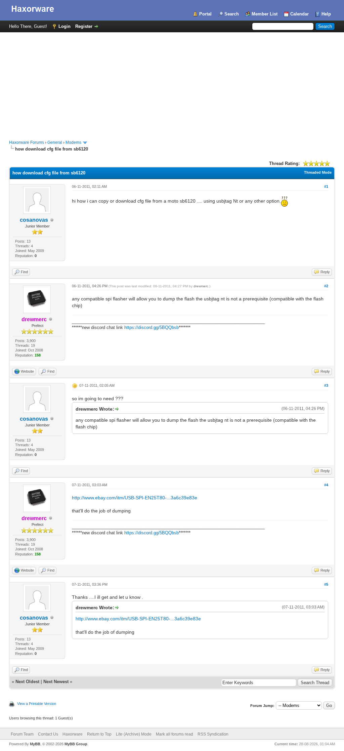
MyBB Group (75, 744)
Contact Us (48, 734)
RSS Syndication (213, 734)
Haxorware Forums (26, 142)
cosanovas (34, 220)
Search (231, 13)
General (54, 142)
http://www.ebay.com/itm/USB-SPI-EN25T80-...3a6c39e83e (134, 497)
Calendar (299, 13)
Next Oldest (27, 681)
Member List (264, 13)
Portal (205, 13)
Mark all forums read (174, 734)
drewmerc (201, 286)
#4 (326, 485)
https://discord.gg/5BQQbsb (151, 327)
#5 (326, 584)
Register (83, 26)
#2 (326, 286)
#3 (326, 385)
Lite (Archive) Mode (134, 734)
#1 (326, 186)
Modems (73, 142)
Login (64, 26)
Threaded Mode (318, 172)
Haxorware (72, 734)
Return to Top (99, 734)
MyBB (35, 744)
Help (326, 13)
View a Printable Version (36, 704)
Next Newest (56, 681)
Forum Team (22, 734)
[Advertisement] (172, 83)
